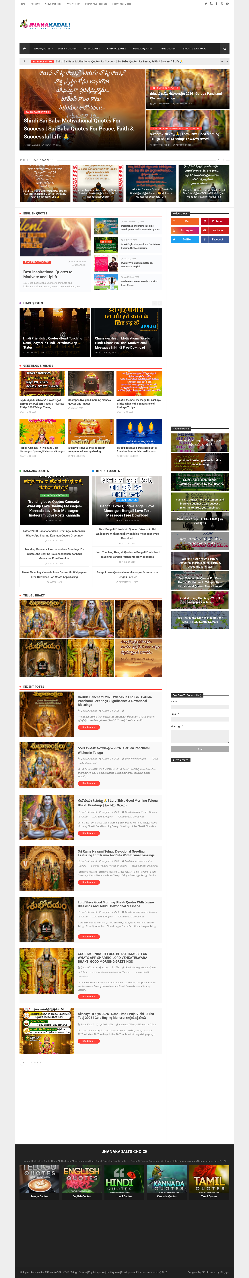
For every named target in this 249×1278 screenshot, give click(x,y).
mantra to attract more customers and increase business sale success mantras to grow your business (200, 503)
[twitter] (206, 3)
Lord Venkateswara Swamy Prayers (113, 972)
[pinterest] (222, 3)
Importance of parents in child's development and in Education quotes (140, 227)
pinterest (217, 221)
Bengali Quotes (142, 48)
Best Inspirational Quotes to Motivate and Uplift (47, 274)
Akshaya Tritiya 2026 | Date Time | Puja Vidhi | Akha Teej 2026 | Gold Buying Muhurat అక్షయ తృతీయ (116, 1016)
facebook (217, 239)
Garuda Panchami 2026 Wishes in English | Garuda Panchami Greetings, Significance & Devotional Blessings (115, 701)
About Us (35, 3)
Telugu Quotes (41, 48)
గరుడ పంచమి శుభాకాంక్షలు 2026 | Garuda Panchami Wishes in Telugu (186, 96)
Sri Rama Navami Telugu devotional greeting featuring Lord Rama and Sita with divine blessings (116, 853)
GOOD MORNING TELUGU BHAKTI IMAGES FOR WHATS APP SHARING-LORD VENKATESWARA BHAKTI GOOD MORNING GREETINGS (112, 957)
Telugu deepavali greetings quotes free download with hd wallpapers (137, 449)
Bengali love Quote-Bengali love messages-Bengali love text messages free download (127, 510)
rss (187, 221)
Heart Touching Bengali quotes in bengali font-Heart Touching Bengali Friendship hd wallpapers (127, 554)
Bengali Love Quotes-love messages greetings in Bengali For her (127, 575)
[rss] (211, 3)
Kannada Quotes (167, 1196)
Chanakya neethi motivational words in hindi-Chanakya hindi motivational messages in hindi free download (52, 342)
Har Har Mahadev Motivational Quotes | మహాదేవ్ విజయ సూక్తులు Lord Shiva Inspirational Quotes (130, 61)
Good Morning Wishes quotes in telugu (176, 128)
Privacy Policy (73, 3)
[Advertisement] (163, 24)
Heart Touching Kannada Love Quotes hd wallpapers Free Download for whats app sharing (54, 575)
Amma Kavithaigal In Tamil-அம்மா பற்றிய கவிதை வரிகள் (200, 442)
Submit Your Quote (121, 3)
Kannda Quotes (116, 48)
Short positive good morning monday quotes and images (89, 402)
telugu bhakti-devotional (131, 816)
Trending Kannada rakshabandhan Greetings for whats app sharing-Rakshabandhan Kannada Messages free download (54, 554)
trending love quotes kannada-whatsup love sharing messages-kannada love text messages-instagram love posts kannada (54, 508)
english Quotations (37, 262)
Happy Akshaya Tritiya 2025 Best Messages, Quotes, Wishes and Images (42, 449)
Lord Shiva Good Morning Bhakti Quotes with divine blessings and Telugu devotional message (116, 904)
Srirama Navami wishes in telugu (111, 865)
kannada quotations (54, 495)
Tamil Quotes (167, 48)
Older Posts (33, 1062)
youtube (218, 230)
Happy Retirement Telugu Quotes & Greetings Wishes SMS (200, 540)
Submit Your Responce (96, 3)
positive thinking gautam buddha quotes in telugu (200, 462)
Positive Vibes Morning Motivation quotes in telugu (204, 195)
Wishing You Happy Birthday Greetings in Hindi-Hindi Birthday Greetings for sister (125, 345)
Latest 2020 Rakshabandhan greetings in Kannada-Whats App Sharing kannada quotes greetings (54, 533)
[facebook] (216, 3)
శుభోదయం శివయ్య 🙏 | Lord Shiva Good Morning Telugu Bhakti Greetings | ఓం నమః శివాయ (184, 136)
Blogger (224, 1272)
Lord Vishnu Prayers (165, 88)
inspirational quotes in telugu (51, 61)
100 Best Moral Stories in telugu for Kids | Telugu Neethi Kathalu (200, 619)
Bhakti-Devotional (194, 48)
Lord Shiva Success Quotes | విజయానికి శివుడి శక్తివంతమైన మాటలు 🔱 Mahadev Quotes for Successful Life (98, 193)
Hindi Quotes (92, 48)
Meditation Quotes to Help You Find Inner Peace (139, 283)
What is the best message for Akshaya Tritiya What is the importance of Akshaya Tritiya (139, 404)
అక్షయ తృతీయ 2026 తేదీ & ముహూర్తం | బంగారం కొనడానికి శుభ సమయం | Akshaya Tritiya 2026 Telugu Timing (42, 404)
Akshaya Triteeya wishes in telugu (137, 1024)
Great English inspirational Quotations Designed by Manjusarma (140, 246)
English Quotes (67, 48)
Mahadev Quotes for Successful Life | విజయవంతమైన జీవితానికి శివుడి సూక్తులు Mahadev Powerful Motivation (151, 193)
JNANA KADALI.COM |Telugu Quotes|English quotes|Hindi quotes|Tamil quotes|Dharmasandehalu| (102, 1272)
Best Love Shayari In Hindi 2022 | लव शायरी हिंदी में (200, 521)
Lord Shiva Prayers (113, 112)
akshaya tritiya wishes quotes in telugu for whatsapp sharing (86, 449)
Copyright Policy (53, 3)
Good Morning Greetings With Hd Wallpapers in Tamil (200, 600)
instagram (187, 230)
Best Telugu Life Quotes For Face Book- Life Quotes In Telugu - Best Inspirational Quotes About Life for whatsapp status (200, 584)
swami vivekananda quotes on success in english (137, 265)
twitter (187, 239)
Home (23, 3)
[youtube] (227, 3)
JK (204, 1272)
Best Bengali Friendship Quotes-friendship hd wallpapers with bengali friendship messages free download (127, 534)
